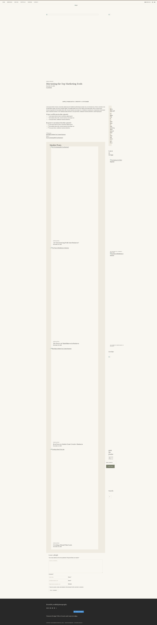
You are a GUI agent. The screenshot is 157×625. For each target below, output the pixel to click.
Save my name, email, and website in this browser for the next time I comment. (67, 587)
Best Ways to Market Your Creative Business (56, 134)
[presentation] (74, 192)
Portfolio (23, 2)
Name (69, 577)
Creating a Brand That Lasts (62, 545)
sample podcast (49, 81)
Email (69, 580)
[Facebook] (147, 2)
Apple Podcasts (68, 101)
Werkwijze (9, 2)
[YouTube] (155, 2)
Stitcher (85, 101)
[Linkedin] (149, 2)
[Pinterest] (153, 2)
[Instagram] (145, 2)
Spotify (78, 101)
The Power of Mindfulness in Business (66, 343)
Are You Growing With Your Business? (54, 137)
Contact (36, 2)
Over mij (16, 2)
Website (70, 584)
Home (4, 2)
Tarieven (30, 2)
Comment (51, 574)
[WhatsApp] (151, 2)
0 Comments (49, 87)
